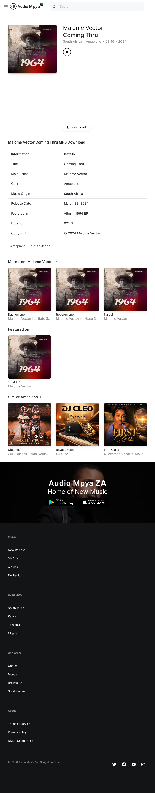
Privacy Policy (17, 732)
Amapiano (93, 41)
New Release (16, 550)
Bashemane (16, 314)
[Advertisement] (100, 88)
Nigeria (13, 633)
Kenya (12, 616)
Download (78, 127)
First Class (111, 450)
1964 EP (14, 382)
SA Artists (14, 558)
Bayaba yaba (65, 450)
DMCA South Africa (20, 740)
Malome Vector (83, 27)
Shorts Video (16, 691)
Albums (13, 567)
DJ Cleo (62, 454)
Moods (12, 674)
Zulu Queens (17, 454)
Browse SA (15, 682)
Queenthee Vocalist (118, 454)
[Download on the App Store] (94, 502)
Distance (14, 450)
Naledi (108, 314)
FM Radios (15, 575)
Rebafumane (65, 314)
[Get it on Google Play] (61, 502)
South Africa (72, 41)
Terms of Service (19, 723)
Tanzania (14, 624)
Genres (12, 665)
